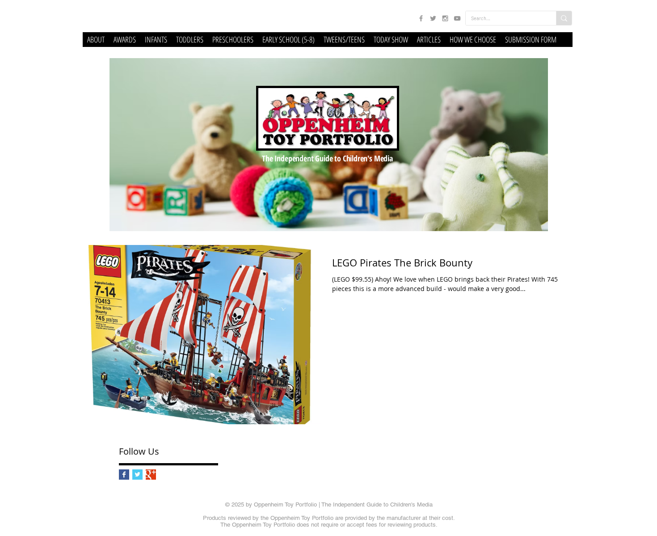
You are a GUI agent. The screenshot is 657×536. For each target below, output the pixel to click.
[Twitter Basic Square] (137, 474)
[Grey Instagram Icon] (445, 18)
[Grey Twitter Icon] (433, 18)
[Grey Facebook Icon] (421, 18)
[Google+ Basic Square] (151, 474)
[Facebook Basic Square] (124, 474)
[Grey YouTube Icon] (457, 18)
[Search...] (564, 18)
